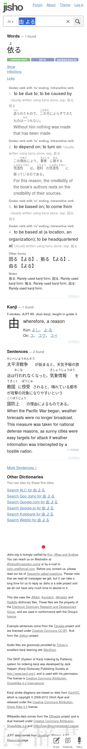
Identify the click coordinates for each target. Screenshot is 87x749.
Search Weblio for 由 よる (28, 520)
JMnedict (61, 597)
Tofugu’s (62, 645)
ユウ (42, 335)
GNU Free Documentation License (55, 726)
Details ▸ (73, 296)
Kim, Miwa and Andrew (62, 554)
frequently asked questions (44, 573)
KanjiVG (73, 692)
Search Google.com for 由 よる (32, 502)
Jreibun (74, 449)
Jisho (13, 8)
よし (35, 329)
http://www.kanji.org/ (20, 673)
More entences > (22, 467)
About (51, 4)
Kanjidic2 (48, 597)
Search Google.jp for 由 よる (30, 508)
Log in (79, 4)
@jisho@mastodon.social (23, 564)
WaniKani (49, 649)
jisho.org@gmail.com (21, 568)
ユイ (54, 335)
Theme (65, 4)
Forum (37, 4)
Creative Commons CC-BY (49, 630)
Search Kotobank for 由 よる (30, 514)
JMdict (35, 597)
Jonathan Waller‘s (49, 735)
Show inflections (14, 69)
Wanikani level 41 (67, 59)
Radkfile (12, 602)
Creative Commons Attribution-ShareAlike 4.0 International (37, 680)
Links (11, 78)
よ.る (48, 329)
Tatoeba (59, 626)
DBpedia (54, 716)
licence (11, 616)
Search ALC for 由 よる (26, 490)
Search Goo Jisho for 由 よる (31, 496)
